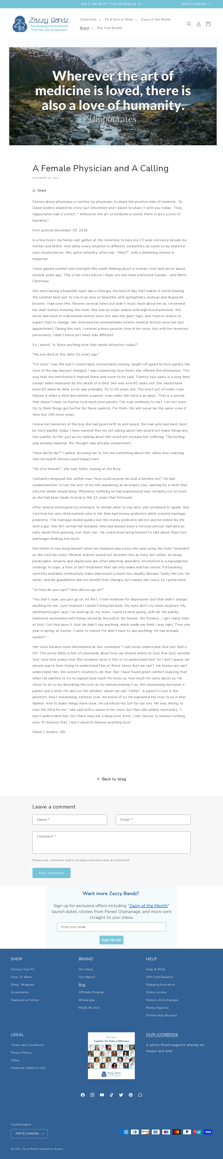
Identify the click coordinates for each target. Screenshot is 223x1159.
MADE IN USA (89, 1008)
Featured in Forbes (25, 1000)
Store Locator (156, 992)
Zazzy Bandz (30, 1149)
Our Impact (87, 977)
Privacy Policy (21, 1053)
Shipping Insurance (160, 985)
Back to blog (114, 779)
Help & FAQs (156, 969)
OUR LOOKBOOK (162, 1034)
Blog (82, 985)
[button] (90, 19)
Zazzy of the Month (148, 906)
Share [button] (41, 190)
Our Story (86, 969)
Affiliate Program (91, 992)
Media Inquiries (157, 1008)
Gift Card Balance (159, 977)
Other (15, 1060)
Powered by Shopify (51, 1149)
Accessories (20, 992)
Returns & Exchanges (162, 1000)
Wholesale (87, 1000)
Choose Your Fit (23, 969)
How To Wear (21, 977)
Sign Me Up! (111, 940)
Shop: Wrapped (22, 985)
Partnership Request (161, 1015)
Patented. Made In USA (28, 1068)
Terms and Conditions (27, 1045)
